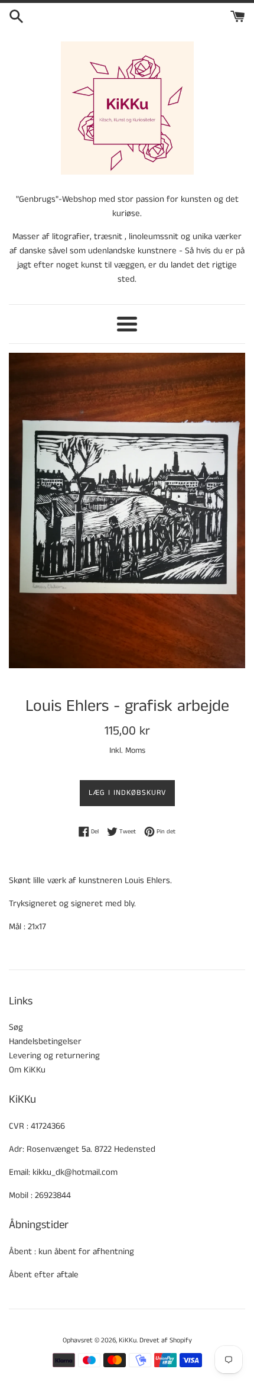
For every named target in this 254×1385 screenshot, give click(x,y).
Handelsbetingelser (45, 1041)
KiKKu (127, 1340)
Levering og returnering (54, 1055)
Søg (16, 1027)
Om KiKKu (27, 1070)
